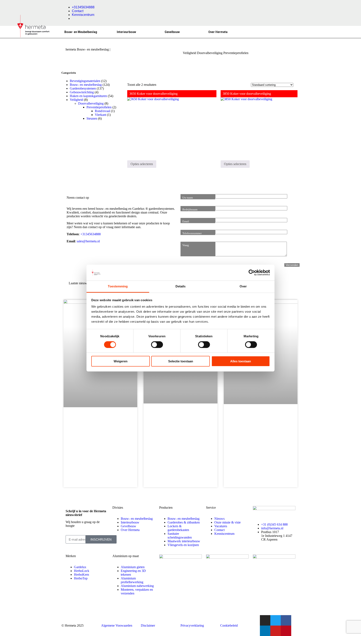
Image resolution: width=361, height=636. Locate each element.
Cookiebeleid (229, 625)
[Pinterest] (286, 631)
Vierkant (100, 114)
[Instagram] (265, 620)
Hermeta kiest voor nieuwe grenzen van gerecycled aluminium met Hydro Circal (178, 419)
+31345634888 (90, 234)
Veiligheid (189, 53)
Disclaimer (148, 625)
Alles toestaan (240, 361)
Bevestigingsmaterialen (85, 81)
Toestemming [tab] (118, 286)
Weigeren (120, 361)
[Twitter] (275, 620)
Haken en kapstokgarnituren (88, 96)
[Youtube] (275, 631)
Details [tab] (180, 286)
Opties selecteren (142, 164)
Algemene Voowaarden (116, 625)
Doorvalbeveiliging (209, 53)
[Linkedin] (265, 631)
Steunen (91, 118)
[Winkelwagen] (279, 30)
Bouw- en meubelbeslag (86, 84)
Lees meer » (82, 469)
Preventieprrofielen (99, 107)
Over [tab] (243, 286)
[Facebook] (286, 620)
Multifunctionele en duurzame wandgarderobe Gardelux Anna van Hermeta (258, 420)
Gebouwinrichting (82, 92)
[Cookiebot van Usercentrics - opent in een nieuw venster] (251, 272)
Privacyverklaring (192, 625)
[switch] (157, 344)
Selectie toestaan (180, 361)
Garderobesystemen (83, 88)
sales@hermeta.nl (88, 241)
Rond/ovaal (102, 111)
